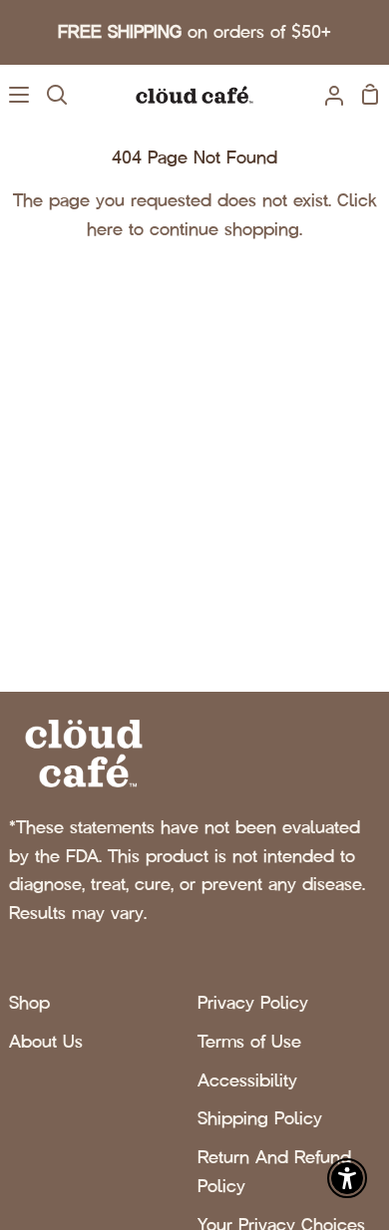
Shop (29, 1003)
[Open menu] (15, 95)
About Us (46, 1042)
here (105, 229)
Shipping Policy (259, 1118)
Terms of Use (249, 1042)
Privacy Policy (252, 1003)
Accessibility (247, 1080)
